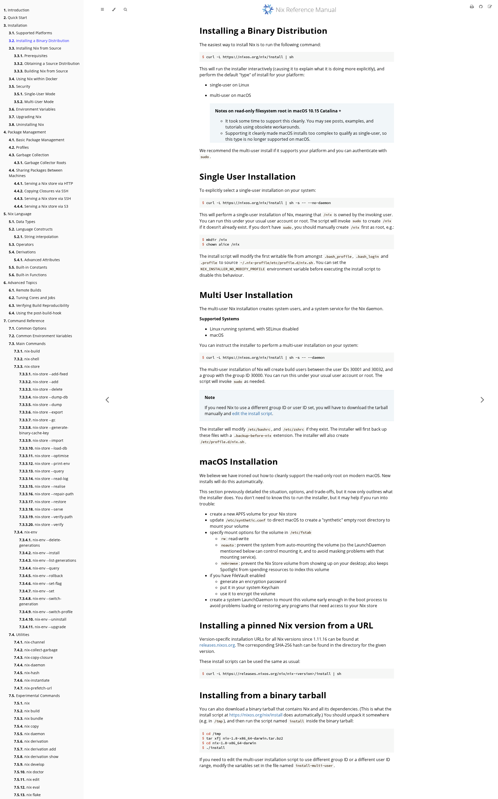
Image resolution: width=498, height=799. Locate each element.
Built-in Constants (28, 267)
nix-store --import (41, 440)
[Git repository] (481, 6)
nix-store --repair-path (46, 493)
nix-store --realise (42, 486)
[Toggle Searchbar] (125, 9)
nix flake (27, 794)
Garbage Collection (29, 154)
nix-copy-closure (33, 657)
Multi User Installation (246, 294)
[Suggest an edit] (490, 6)
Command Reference (24, 320)
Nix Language (17, 213)
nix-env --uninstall (42, 619)
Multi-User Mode (34, 101)
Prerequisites (30, 55)
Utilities (19, 634)
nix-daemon (29, 664)
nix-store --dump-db (43, 397)
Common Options (27, 328)
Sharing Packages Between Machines (36, 173)
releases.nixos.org (217, 645)
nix (22, 703)
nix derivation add (35, 749)
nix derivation (31, 741)
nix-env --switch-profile (46, 611)
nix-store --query (41, 471)
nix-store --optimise (44, 455)
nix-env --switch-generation (40, 601)
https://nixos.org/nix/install (255, 715)
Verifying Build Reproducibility (39, 305)
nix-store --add (38, 381)
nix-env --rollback (41, 575)
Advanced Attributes (37, 259)
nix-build (27, 351)
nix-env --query (39, 568)
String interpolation (36, 236)
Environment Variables (32, 109)
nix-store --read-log (43, 478)
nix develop (29, 764)
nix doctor (29, 771)
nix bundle (28, 718)
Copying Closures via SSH (41, 190)
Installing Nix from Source (35, 48)
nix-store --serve (41, 509)
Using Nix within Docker (33, 78)
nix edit (26, 779)
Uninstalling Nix (26, 124)
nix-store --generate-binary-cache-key (43, 430)
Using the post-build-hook (35, 312)
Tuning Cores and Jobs (32, 297)
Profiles (19, 147)
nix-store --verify (41, 524)
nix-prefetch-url (33, 688)
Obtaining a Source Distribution (47, 63)
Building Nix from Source (41, 71)
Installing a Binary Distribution (39, 40)
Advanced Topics (20, 282)
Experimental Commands (34, 695)
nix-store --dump (40, 404)
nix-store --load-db (43, 448)
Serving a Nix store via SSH (42, 198)
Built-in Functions (28, 274)
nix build (27, 710)
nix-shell (26, 358)
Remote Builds (25, 290)
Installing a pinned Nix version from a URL (286, 625)
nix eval (27, 787)
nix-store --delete (41, 389)
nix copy (26, 726)
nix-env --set (36, 590)
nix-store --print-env (44, 463)
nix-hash (26, 672)
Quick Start (15, 17)
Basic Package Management (36, 139)
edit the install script (252, 413)
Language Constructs (31, 229)
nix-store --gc (37, 419)
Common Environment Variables (40, 335)
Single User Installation (247, 176)
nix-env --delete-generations (40, 542)
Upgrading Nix (25, 116)
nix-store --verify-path (46, 516)
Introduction (16, 10)
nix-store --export (41, 412)
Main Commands (27, 343)
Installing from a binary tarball (262, 695)
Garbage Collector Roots (40, 162)
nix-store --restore (42, 501)
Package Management (25, 132)
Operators (21, 244)
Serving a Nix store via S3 (41, 206)
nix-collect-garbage (36, 649)
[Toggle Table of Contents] (102, 9)
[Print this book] (472, 6)
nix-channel (29, 642)
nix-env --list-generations (47, 560)
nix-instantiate (32, 680)
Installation (15, 25)
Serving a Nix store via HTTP (43, 183)
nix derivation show (36, 756)
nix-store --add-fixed (43, 373)
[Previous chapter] (107, 399)
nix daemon (29, 733)
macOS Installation (238, 461)
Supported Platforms (30, 32)
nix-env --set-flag (40, 583)
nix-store (27, 366)
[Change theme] (114, 9)
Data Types (22, 221)
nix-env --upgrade (42, 626)
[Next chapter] (482, 399)
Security (19, 86)
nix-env (25, 532)
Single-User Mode (34, 93)
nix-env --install (39, 552)
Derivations (22, 251)
